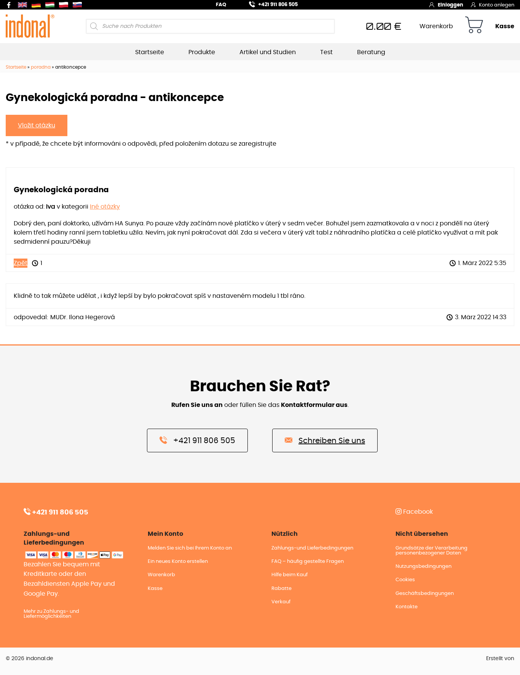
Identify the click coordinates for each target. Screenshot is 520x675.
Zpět (20, 263)
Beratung (371, 52)
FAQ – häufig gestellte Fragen (307, 561)
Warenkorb (436, 26)
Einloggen (450, 5)
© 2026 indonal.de (29, 658)
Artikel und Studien (267, 52)
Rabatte (281, 588)
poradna (41, 67)
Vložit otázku (36, 125)
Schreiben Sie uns (331, 441)
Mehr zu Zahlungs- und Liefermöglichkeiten (51, 614)
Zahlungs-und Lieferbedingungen (312, 548)
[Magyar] (51, 5)
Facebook (417, 512)
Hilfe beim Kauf (289, 574)
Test (326, 52)
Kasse (504, 26)
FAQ (221, 4)
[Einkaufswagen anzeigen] (474, 26)
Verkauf (280, 601)
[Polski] (65, 5)
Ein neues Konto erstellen (178, 561)
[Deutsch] (38, 5)
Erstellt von (500, 658)
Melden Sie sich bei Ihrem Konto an (190, 548)
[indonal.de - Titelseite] (30, 26)
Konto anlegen (496, 5)
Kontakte (407, 606)
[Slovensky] (79, 5)
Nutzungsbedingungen (423, 566)
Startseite (149, 52)
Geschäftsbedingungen (425, 593)
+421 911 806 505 (278, 4)
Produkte (201, 52)
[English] (24, 5)
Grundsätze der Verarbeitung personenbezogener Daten (431, 551)
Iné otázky (105, 207)
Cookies (405, 579)
